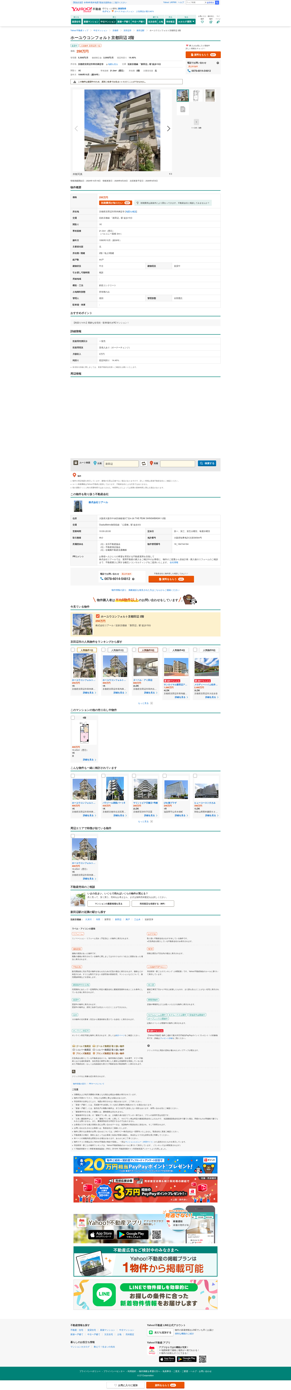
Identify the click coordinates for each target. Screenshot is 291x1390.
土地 (161, 21)
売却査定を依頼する (153, 903)
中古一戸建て (138, 21)
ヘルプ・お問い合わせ (201, 1371)
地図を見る (113, 64)
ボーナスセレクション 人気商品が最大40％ (134, 11)
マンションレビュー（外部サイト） (139, 1141)
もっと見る (143, 703)
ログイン (106, 11)
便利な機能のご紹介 (184, 1333)
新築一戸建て (123, 21)
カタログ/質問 (184, 21)
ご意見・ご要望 (180, 1371)
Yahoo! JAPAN (169, 2)
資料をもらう (204, 54)
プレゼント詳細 (166, 1038)
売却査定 (170, 21)
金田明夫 (210, 2)
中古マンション (108, 21)
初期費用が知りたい (115, 202)
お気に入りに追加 (128, 1385)
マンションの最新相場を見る (108, 903)
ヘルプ (181, 2)
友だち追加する (162, 1332)
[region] (145, 419)
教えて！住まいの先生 (104, 1346)
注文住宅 (152, 21)
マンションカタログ (80, 1346)
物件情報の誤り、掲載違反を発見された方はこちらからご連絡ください (145, 589)
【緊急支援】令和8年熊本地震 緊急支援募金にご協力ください (99, 2)
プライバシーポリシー (90, 1371)
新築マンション (91, 21)
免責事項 (166, 1371)
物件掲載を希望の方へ (149, 1371)
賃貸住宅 (76, 21)
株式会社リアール (98, 502)
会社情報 (174, 562)
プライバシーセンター (114, 1371)
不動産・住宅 (76, 1329)
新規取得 (122, 8)
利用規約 (132, 1371)
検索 (217, 3)
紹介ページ (120, 1035)
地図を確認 (131, 211)
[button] (76, 129)
